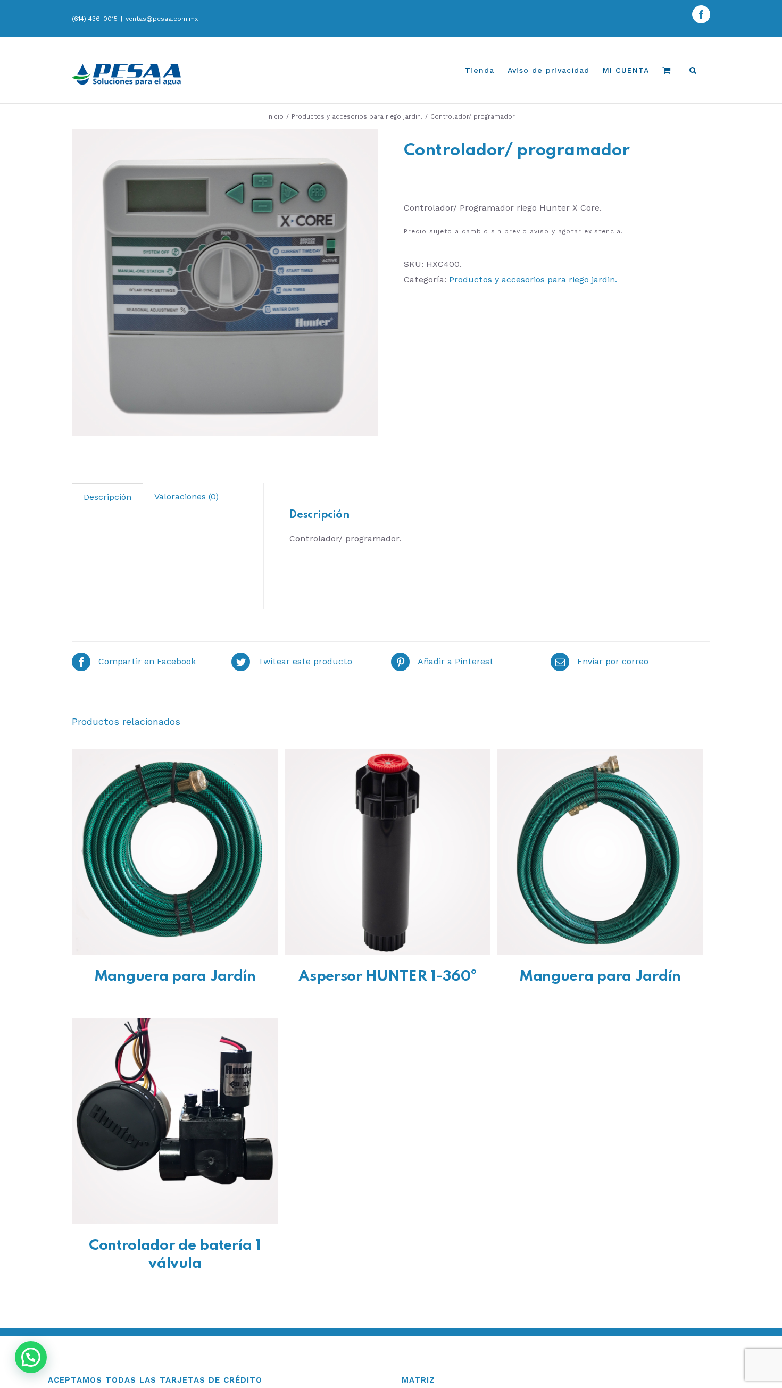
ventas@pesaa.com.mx (162, 18)
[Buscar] (693, 70)
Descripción (107, 497)
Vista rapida (174, 854)
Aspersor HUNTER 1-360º (387, 976)
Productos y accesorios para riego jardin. (533, 279)
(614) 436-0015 (95, 18)
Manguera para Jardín (175, 976)
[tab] (107, 497)
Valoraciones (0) (186, 496)
